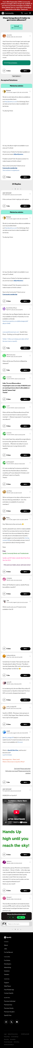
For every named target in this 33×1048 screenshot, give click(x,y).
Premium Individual (9, 1001)
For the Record (8, 952)
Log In (26, 13)
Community (9, 13)
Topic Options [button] (16, 76)
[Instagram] (6, 1022)
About (6, 945)
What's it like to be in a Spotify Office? (14, 762)
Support (6, 982)
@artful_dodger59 (8, 737)
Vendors (6, 974)
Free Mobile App (9, 990)
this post (20, 742)
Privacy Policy (7, 1036)
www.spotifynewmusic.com (11, 332)
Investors (7, 971)
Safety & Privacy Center (13, 1034)
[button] (30, 36)
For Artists (7, 960)
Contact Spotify (8, 993)
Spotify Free (7, 1015)
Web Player (7, 986)
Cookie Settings (14, 1036)
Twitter (10, 755)
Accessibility (12, 1039)
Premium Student (9, 1012)
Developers (7, 964)
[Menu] (30, 13)
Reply (25, 71)
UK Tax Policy (16, 1042)
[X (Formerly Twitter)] (11, 1022)
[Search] (22, 13)
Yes (20, 917)
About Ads (6, 1039)
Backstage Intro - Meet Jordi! (11, 759)
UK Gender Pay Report (9, 1044)
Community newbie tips (10, 168)
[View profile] (4, 36)
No (13, 917)
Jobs (5, 949)
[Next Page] (20, 189)
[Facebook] (17, 1022)
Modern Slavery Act (8, 1042)
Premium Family (8, 1008)
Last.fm (5, 755)
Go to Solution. (12, 63)
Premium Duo (8, 1005)
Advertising (7, 967)
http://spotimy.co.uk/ (11, 101)
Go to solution (17, 28)
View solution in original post (11, 170)
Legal (5, 1034)
